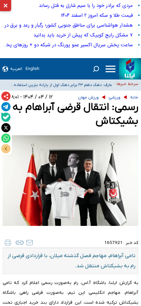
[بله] (6, 117)
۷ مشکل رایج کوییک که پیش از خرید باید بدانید (83, 35)
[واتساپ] (6, 138)
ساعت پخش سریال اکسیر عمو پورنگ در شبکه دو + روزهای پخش (66, 45)
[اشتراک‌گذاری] (6, 96)
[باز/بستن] (6, 148)
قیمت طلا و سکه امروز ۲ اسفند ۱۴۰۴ (97, 15)
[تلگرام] (6, 106)
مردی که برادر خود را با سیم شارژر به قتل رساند (86, 6)
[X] (6, 127)
